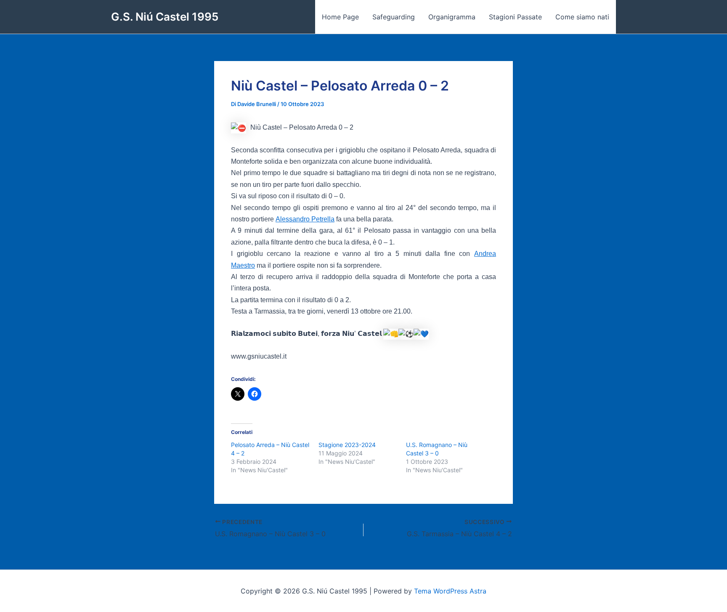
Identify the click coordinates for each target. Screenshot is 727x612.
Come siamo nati (582, 17)
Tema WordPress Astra (450, 591)
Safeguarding (393, 17)
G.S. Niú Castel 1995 (164, 16)
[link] (305, 219)
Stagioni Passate (515, 17)
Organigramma (451, 17)
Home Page (340, 17)
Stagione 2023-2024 (347, 444)
